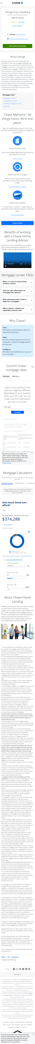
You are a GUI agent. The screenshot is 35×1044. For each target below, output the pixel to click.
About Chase (6, 1022)
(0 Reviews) (21, 22)
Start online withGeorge (17, 46)
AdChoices (10, 1027)
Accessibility (29, 1024)
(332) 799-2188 (20, 34)
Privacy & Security (16, 1024)
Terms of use (23, 1024)
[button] (33, 1034)
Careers (4, 1024)
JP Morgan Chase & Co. (20, 1022)
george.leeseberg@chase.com (19, 39)
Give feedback (17, 1027)
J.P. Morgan (11, 1022)
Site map (9, 1024)
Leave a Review (17, 26)
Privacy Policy (15, 1042)
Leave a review (18, 223)
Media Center (29, 1022)
